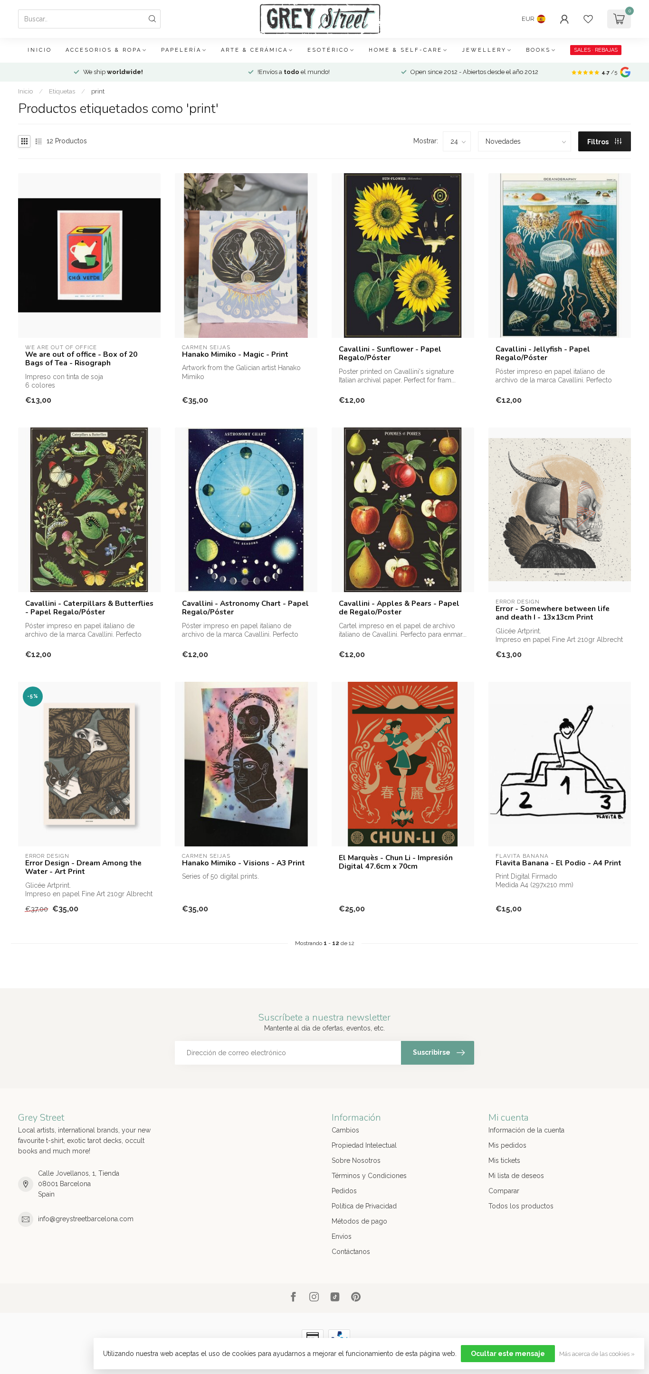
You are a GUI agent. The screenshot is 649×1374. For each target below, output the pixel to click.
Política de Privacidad (364, 1206)
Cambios (345, 1130)
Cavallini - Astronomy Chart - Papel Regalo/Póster (245, 608)
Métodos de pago (359, 1221)
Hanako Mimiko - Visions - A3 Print (243, 863)
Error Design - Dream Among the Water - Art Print (83, 867)
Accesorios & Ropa (104, 50)
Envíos (342, 1236)
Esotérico (328, 50)
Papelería (181, 50)
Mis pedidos (507, 1145)
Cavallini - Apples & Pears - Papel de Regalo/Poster (399, 608)
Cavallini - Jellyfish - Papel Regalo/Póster (543, 353)
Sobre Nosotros (356, 1160)
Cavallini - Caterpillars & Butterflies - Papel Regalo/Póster (89, 608)
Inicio (40, 50)
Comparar (503, 1191)
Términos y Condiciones (369, 1175)
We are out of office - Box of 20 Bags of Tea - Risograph (81, 359)
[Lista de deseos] (588, 18)
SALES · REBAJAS (596, 50)
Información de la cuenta (526, 1130)
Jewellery (484, 50)
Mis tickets (504, 1160)
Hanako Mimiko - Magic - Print (235, 354)
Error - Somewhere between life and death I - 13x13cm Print (553, 613)
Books (538, 50)
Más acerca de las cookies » (597, 1353)
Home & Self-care (405, 50)
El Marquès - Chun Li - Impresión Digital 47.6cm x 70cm (396, 862)
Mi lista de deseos (516, 1175)
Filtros (598, 142)
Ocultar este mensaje (508, 1353)
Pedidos (344, 1191)
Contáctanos (351, 1251)
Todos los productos (521, 1206)
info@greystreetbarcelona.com (86, 1219)
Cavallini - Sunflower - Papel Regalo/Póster (390, 353)
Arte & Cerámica (254, 50)
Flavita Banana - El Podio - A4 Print (558, 863)
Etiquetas (62, 91)
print (98, 91)
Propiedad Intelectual (364, 1145)
